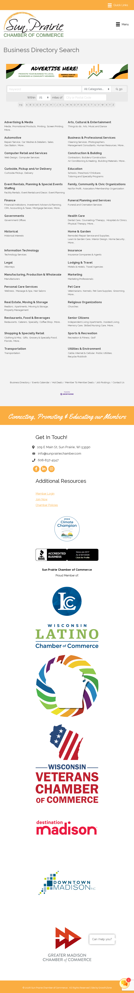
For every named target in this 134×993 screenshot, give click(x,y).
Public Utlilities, (104, 353)
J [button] (57, 105)
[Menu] (118, 5)
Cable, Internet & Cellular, (81, 353)
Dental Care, (74, 220)
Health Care (76, 216)
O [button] (74, 105)
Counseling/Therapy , (94, 220)
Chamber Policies (47, 505)
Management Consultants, (82, 145)
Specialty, (33, 322)
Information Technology (21, 250)
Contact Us (118, 382)
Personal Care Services (21, 286)
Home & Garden (79, 231)
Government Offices (15, 220)
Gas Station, (10, 145)
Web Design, (11, 157)
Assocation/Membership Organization (103, 188)
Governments (14, 216)
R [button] (84, 105)
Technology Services (15, 254)
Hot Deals (57, 382)
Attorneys (9, 266)
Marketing (75, 274)
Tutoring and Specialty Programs (85, 176)
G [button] (47, 105)
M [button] (67, 105)
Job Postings (103, 382)
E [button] (40, 105)
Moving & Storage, (38, 306)
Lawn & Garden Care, (79, 239)
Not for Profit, (75, 188)
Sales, (51, 142)
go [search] (120, 89)
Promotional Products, (24, 126)
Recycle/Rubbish (77, 356)
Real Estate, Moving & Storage (26, 302)
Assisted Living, (111, 322)
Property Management (16, 310)
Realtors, (9, 306)
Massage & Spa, (24, 290)
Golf (93, 337)
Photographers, (96, 142)
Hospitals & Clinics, (117, 220)
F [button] (43, 105)
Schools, (72, 172)
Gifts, (25, 337)
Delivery (28, 172)
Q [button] (81, 105)
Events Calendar (41, 382)
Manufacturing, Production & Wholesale (32, 274)
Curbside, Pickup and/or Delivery (28, 168)
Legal (8, 262)
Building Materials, (108, 160)
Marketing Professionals (80, 278)
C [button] (33, 105)
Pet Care (74, 286)
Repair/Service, (12, 142)
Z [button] (113, 105)
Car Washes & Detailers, (34, 142)
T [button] (91, 105)
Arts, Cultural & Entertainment (89, 122)
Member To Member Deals (79, 382)
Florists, (8, 340)
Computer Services (29, 157)
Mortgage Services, (43, 208)
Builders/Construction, (94, 157)
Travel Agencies (94, 266)
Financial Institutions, (15, 204)
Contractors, (74, 157)
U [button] (95, 105)
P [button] (78, 105)
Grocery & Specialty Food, (43, 337)
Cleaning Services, (77, 142)
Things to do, (75, 126)
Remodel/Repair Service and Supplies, (89, 235)
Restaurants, (10, 322)
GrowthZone (105, 987)
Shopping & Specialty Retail (24, 333)
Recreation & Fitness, (79, 337)
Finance (10, 200)
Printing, (41, 126)
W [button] (103, 105)
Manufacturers (12, 278)
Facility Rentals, (12, 192)
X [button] (106, 105)
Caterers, (23, 322)
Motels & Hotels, (76, 266)
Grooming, (119, 290)
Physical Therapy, (77, 223)
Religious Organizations (85, 302)
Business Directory (19, 382)
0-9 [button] (20, 105)
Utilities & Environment (84, 348)
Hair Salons (40, 290)
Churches (73, 306)
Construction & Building (85, 153)
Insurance (75, 250)
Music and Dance (97, 126)
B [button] (30, 105)
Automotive (12, 137)
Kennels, (87, 290)
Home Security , (117, 239)
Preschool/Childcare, (89, 172)
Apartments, (21, 306)
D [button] (37, 105)
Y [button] (109, 105)
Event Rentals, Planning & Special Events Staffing (33, 186)
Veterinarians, (75, 290)
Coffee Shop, (46, 322)
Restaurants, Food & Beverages (27, 317)
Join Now (41, 499)
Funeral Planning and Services (89, 200)
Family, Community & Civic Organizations (97, 184)
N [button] (71, 105)
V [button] (98, 105)
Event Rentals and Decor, (34, 192)
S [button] (88, 105)
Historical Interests (14, 235)
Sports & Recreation (82, 333)
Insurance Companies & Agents (84, 254)
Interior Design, (100, 239)
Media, (8, 126)
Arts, (85, 126)
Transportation (15, 348)
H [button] (51, 105)
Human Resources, (107, 145)
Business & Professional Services (92, 137)
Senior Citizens (78, 317)
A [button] (27, 105)
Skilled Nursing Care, (95, 325)
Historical (11, 231)
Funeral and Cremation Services (85, 204)
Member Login (45, 493)
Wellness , (9, 290)
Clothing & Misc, (13, 337)
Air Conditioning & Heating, (82, 160)
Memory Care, (75, 325)
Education (75, 168)
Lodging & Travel (80, 262)
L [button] (63, 105)
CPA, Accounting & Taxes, (18, 208)
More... (8, 129)
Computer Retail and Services (25, 153)
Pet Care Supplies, (102, 290)
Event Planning (57, 192)
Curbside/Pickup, (14, 172)
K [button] (60, 105)
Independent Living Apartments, (85, 322)
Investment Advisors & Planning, (44, 204)
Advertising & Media (18, 122)
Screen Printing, (55, 126)
